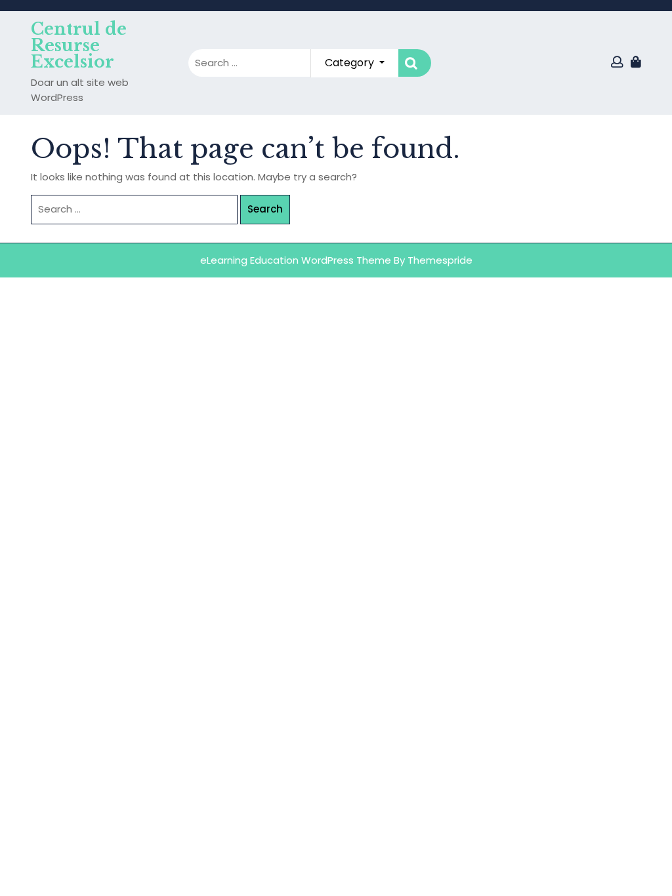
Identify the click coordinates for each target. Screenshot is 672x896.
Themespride (440, 260)
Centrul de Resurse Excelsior (79, 45)
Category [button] (351, 62)
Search (414, 63)
